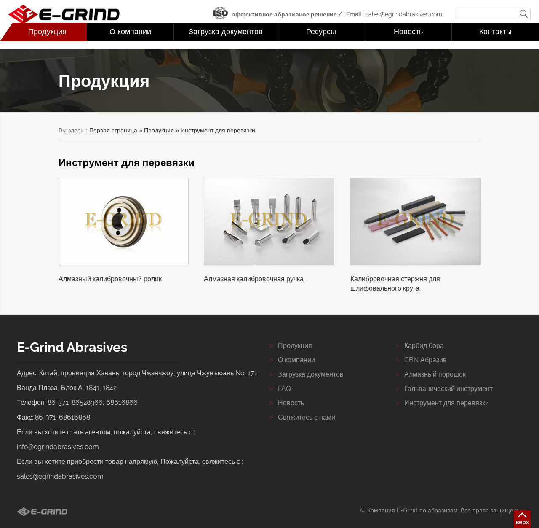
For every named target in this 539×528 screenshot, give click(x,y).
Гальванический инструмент (448, 389)
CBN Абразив (425, 360)
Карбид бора (424, 346)
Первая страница (113, 130)
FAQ (284, 389)
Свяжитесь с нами (306, 417)
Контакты (495, 31)
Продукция (47, 31)
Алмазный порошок (435, 374)
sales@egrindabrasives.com (394, 14)
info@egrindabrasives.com (58, 447)
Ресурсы (321, 31)
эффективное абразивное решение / (287, 14)
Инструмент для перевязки (446, 403)
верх (522, 522)
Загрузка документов (226, 31)
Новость (408, 31)
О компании (130, 31)
